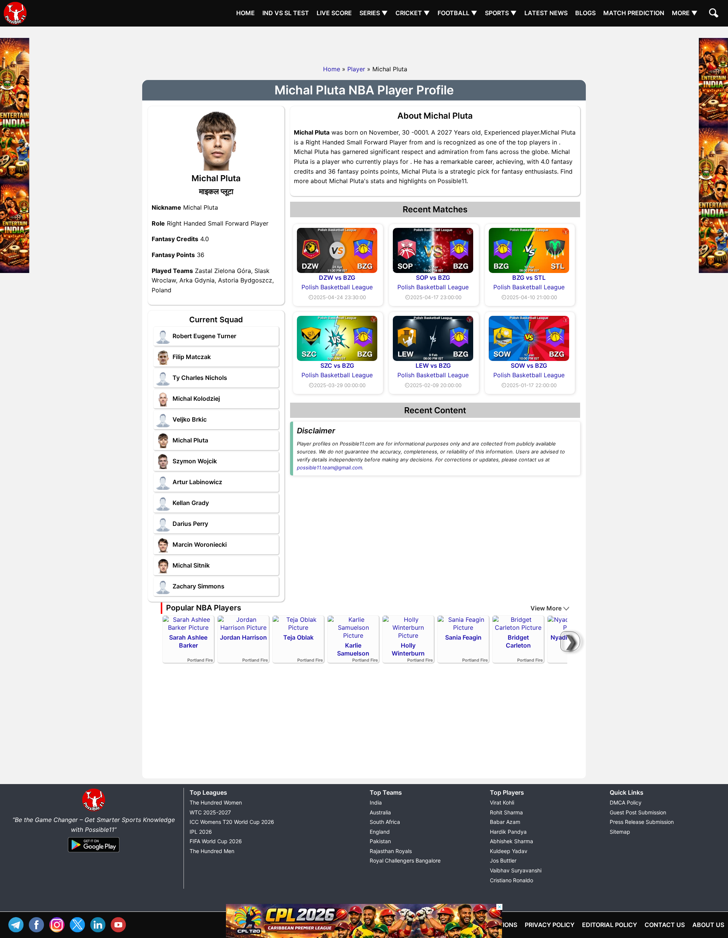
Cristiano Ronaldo (511, 880)
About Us (708, 925)
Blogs (585, 13)
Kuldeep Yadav (508, 851)
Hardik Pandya (508, 831)
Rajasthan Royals (391, 851)
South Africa (385, 822)
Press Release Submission (642, 822)
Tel (17, 923)
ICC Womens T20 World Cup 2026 (232, 822)
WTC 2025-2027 (210, 812)
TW (79, 923)
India (376, 802)
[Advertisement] (364, 44)
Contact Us (665, 925)
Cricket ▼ (412, 13)
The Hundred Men (212, 851)
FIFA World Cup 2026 (216, 841)
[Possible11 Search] (714, 14)
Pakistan (380, 841)
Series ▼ (373, 13)
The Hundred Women (216, 802)
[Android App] (94, 852)
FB (38, 923)
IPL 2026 (201, 831)
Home (245, 13)
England (380, 831)
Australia (380, 812)
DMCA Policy (626, 802)
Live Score (334, 13)
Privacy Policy (549, 925)
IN (99, 923)
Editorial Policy (609, 925)
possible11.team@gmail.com (329, 467)
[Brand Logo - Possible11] (94, 810)
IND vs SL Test (285, 13)
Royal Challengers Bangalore (405, 860)
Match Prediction (633, 13)
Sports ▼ (501, 13)
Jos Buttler (503, 860)
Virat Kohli (502, 802)
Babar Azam (505, 822)
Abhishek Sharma (511, 841)
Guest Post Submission (638, 812)
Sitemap (620, 831)
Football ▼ (457, 13)
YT (120, 923)
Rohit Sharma (506, 812)
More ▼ (685, 13)
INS (58, 923)
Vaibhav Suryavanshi (515, 870)
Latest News (546, 13)
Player (356, 69)
